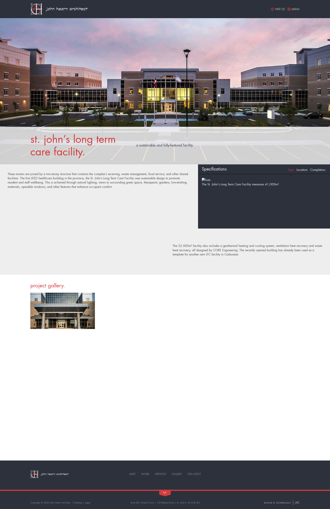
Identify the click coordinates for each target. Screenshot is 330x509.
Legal (87, 502)
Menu (296, 9)
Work (145, 474)
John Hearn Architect (60, 502)
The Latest (194, 474)
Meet (132, 474)
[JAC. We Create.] (282, 502)
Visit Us (280, 9)
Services (160, 474)
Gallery (177, 474)
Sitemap (78, 502)
